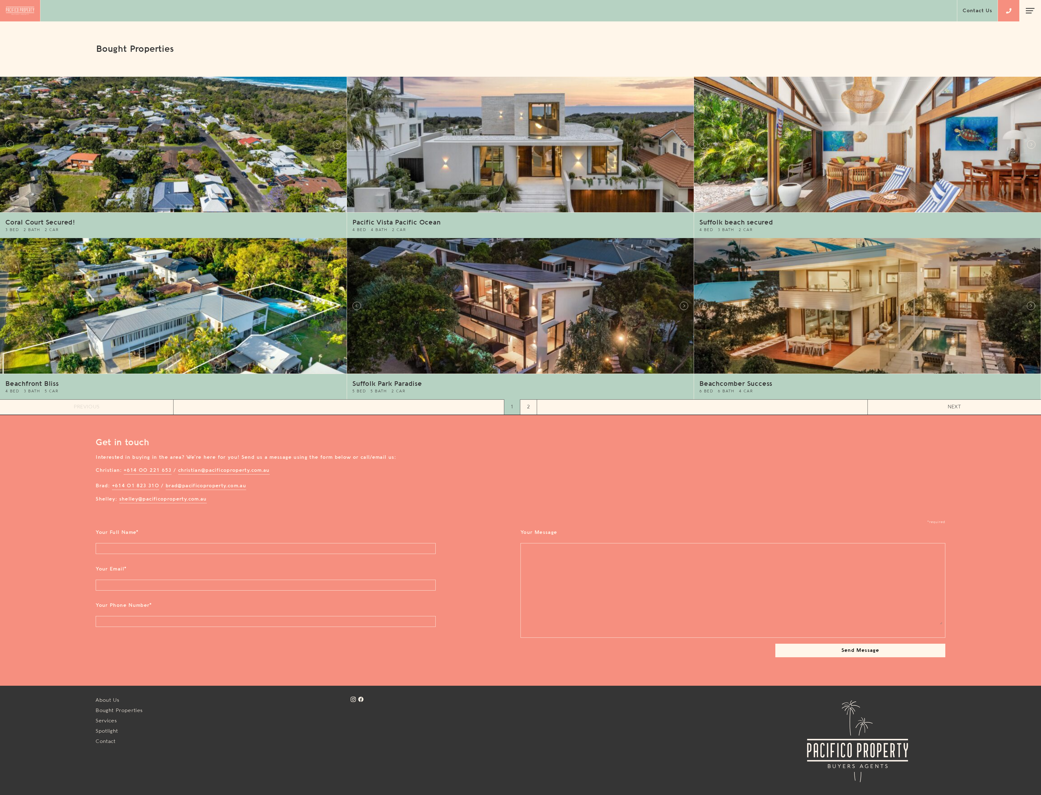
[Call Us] (1008, 11)
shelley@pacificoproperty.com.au (163, 499)
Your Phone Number (124, 605)
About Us (107, 700)
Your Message (538, 532)
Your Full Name (117, 532)
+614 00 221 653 (147, 470)
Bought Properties (119, 710)
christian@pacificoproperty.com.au (224, 470)
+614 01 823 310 (135, 485)
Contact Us (977, 10)
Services (106, 721)
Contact (106, 741)
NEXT (954, 407)
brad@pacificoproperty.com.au (206, 485)
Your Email (111, 569)
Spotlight (107, 731)
